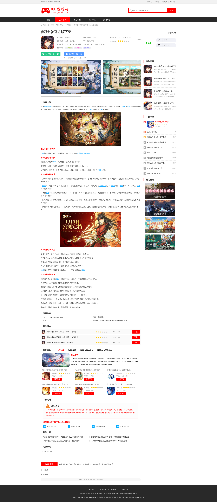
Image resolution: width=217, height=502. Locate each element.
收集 (121, 186)
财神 (42, 270)
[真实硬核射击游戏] (160, 191)
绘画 (129, 106)
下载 (91, 109)
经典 (44, 186)
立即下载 (57, 379)
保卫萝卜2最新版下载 (154, 168)
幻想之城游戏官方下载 (155, 158)
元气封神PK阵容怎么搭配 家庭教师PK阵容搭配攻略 (109, 441)
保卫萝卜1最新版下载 (154, 147)
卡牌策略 (68, 25)
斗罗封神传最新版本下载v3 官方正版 (55, 384)
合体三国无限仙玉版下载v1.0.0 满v (87, 384)
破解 (83, 270)
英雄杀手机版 (152, 132)
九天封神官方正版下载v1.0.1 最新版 (119, 384)
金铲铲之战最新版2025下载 (164, 122)
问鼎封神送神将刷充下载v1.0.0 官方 (87, 370)
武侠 (57, 279)
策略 (82, 153)
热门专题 (106, 20)
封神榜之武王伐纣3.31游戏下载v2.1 (119, 370)
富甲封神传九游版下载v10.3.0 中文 (54, 370)
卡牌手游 (69, 48)
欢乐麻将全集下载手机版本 (156, 142)
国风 (123, 106)
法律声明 (125, 489)
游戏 (101, 109)
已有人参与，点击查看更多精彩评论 (91, 479)
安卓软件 (77, 20)
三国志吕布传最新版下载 (156, 163)
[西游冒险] (160, 225)
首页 (48, 20)
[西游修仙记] (160, 242)
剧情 (78, 153)
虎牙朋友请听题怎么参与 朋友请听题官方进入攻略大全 (110, 437)
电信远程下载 (51, 426)
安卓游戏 (62, 20)
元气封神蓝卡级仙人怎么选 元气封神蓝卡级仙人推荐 (61, 441)
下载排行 (157, 2)
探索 (113, 186)
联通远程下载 (76, 426)
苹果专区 (92, 20)
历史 (54, 162)
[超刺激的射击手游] (160, 208)
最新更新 (149, 2)
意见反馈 (103, 489)
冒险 (100, 170)
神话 (47, 193)
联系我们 (114, 489)
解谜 (138, 186)
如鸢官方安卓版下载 (154, 173)
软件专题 (172, 2)
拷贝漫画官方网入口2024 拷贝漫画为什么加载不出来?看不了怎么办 (64, 437)
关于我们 (92, 489)
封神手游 (47, 106)
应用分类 (164, 2)
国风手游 (78, 48)
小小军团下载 (152, 153)
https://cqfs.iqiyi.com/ (98, 44)
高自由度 (102, 186)
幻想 (42, 153)
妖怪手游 (86, 48)
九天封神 (74, 355)
